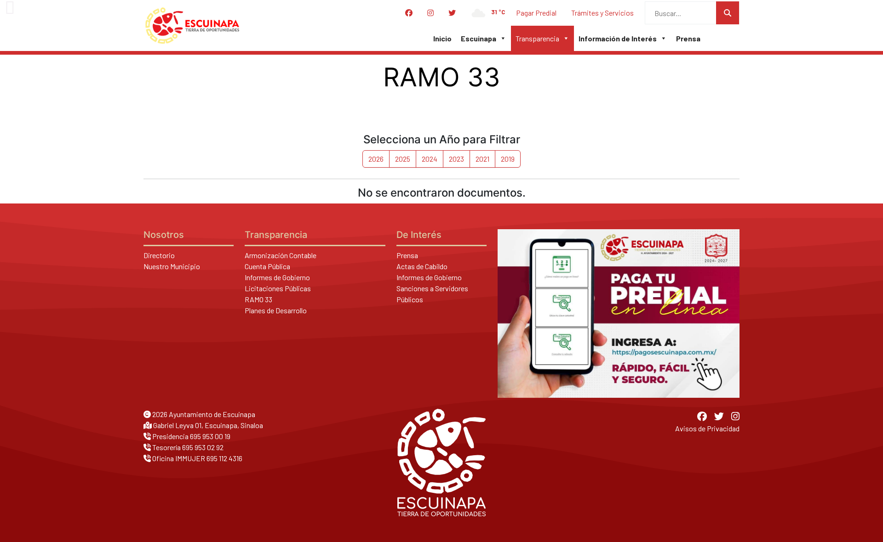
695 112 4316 (224, 458)
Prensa (688, 38)
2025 (402, 158)
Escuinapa (478, 38)
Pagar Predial (536, 12)
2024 (429, 158)
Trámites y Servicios (602, 12)
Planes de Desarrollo (276, 310)
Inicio (442, 38)
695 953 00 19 (210, 436)
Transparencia (537, 38)
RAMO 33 (258, 299)
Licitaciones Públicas (278, 288)
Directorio (159, 255)
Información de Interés (618, 38)
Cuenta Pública (267, 266)
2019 (508, 158)
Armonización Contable (280, 255)
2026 (376, 158)
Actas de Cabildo (421, 266)
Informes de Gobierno (277, 277)
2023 (456, 158)
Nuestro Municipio (171, 266)
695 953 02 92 (203, 447)
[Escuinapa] (192, 25)
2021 (482, 158)
